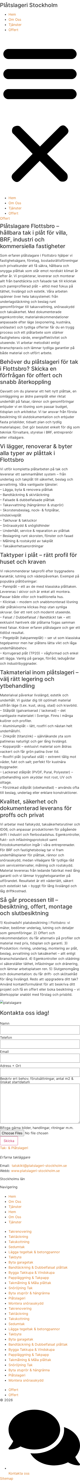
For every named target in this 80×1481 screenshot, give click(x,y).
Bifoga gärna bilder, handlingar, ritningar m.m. (36, 1127)
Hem (12, 14)
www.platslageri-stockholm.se (35, 1171)
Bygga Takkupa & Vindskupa (32, 1272)
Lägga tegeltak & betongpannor (34, 1252)
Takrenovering (20, 1231)
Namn (4, 1023)
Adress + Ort (10, 1065)
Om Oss (15, 19)
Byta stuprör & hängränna (29, 1293)
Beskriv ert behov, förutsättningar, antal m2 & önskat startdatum (36, 1080)
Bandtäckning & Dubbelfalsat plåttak (38, 1267)
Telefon (6, 1037)
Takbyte (15, 1257)
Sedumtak (17, 1247)
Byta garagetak (21, 1262)
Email (4, 1051)
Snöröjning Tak (21, 1288)
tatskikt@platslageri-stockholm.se (39, 1165)
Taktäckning (18, 1236)
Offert (13, 30)
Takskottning (19, 1242)
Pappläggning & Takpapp (29, 1277)
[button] (40, 113)
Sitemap (6, 1478)
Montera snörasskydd (26, 1303)
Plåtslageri (17, 1298)
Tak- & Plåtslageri (14, 1148)
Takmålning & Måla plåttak (30, 1283)
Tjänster (15, 24)
